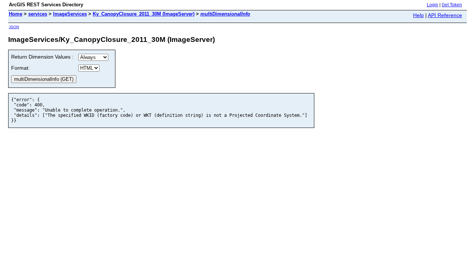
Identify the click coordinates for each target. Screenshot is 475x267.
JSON (14, 27)
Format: (20, 68)
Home (15, 14)
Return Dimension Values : (42, 57)
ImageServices (70, 14)
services (37, 14)
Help (418, 15)
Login (432, 5)
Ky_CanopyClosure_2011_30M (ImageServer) (143, 14)
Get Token (452, 5)
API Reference (445, 15)
